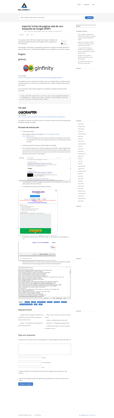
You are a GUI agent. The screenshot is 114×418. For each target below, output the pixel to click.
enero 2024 (80, 131)
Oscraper (64, 302)
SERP (41, 304)
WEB (25, 31)
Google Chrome (41, 302)
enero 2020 (80, 188)
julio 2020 (80, 173)
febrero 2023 (81, 141)
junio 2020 (80, 176)
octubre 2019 (81, 196)
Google (33, 302)
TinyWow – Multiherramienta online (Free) (56, 320)
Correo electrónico (46, 362)
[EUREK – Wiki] (24, 6)
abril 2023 (80, 139)
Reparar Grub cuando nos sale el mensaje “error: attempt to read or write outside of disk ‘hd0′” (86, 43)
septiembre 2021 (82, 153)
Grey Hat (50, 302)
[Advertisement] (44, 400)
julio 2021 (80, 158)
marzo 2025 (80, 124)
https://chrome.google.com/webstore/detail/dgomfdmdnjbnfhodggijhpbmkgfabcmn (40, 77)
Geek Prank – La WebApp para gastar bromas (57, 323)
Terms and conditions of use (25, 415)
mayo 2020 (80, 178)
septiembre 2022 (82, 144)
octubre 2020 (81, 168)
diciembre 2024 (81, 126)
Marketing (57, 302)
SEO (36, 304)
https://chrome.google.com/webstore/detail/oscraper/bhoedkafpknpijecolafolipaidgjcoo (41, 117)
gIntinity (27, 302)
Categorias (87, 4)
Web (43, 367)
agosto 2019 (81, 201)
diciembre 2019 (81, 191)
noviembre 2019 (81, 193)
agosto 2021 (81, 156)
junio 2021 (80, 161)
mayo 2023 (80, 136)
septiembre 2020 (82, 171)
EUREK (79, 4)
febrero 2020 (81, 186)
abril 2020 (80, 181)
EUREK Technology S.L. (90, 415)
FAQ (93, 4)
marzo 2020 (80, 183)
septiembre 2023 (82, 134)
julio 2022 (80, 146)
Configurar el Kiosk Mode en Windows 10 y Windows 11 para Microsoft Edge (85, 57)
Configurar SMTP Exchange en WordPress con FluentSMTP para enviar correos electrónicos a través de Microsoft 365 (30, 317)
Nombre (44, 357)
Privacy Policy (38, 415)
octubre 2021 (81, 151)
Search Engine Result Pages (26, 304)
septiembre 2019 (82, 198)
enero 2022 (80, 148)
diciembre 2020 (81, 166)
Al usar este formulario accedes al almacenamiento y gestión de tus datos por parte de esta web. (43, 379)
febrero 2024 (81, 129)
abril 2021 (80, 163)
